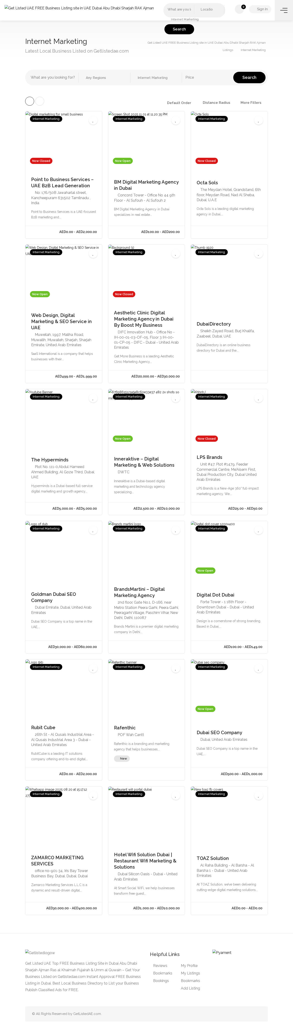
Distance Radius (216, 103)
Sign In (262, 9)
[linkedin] (243, 1014)
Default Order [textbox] (179, 103)
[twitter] (235, 1014)
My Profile (189, 965)
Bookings (161, 981)
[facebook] (250, 1014)
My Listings (190, 973)
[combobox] (181, 103)
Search (179, 29)
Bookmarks (162, 973)
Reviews (160, 965)
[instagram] (258, 1014)
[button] (194, 19)
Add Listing (190, 988)
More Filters (251, 103)
